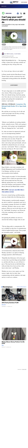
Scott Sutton (17, 53)
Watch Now (23, 2)
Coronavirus (19, 104)
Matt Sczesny (10, 53)
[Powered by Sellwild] (24, 369)
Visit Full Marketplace (21, 286)
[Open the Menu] (2, 2)
